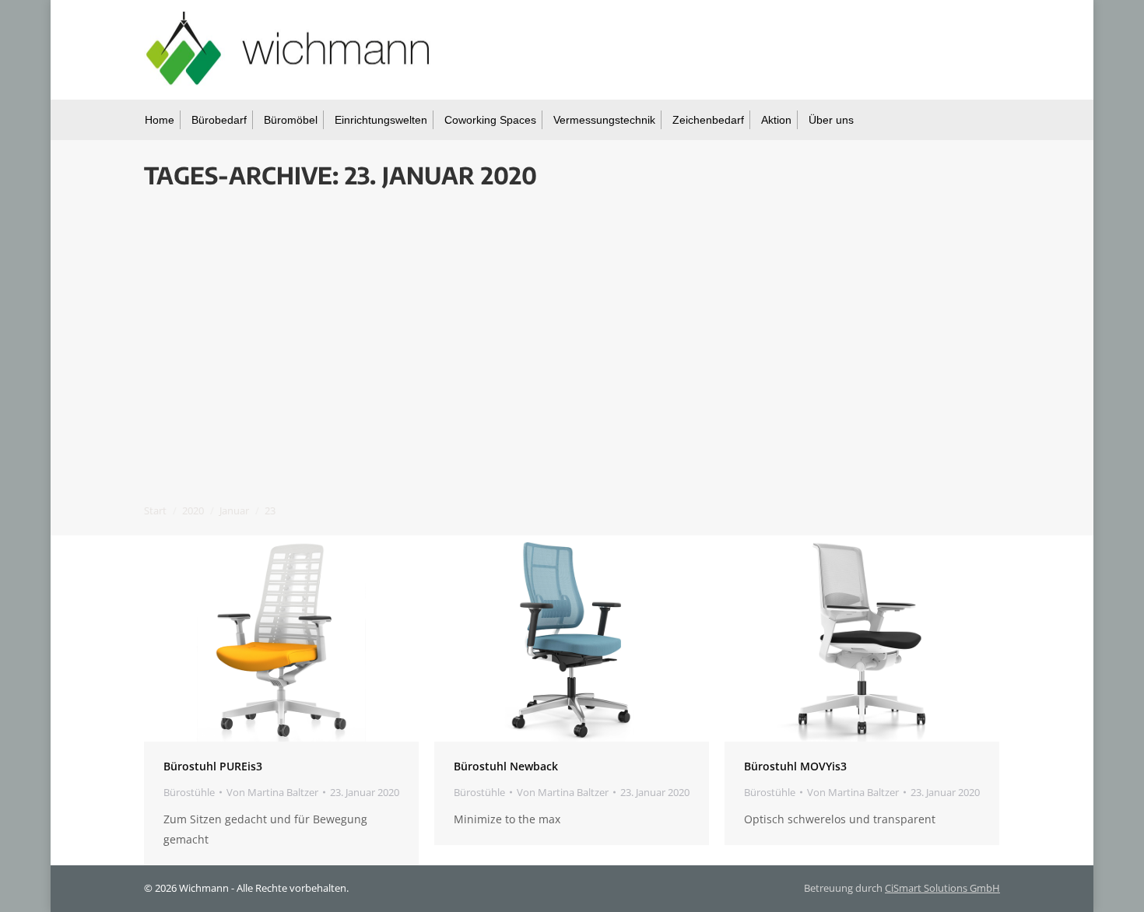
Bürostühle (189, 792)
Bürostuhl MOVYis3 (795, 766)
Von (272, 792)
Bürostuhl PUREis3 (212, 766)
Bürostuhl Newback (506, 766)
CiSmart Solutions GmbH (942, 888)
